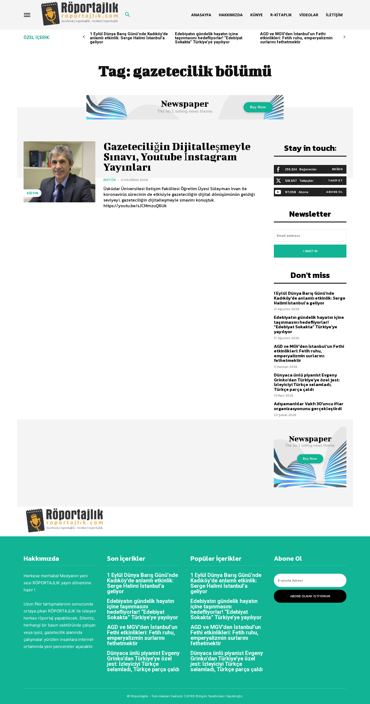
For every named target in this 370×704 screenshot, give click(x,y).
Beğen (337, 169)
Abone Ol (334, 192)
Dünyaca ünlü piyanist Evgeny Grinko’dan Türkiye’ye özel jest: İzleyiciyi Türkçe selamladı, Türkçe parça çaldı (307, 382)
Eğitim (32, 193)
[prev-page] (83, 37)
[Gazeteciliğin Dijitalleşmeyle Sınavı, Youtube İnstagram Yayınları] (59, 171)
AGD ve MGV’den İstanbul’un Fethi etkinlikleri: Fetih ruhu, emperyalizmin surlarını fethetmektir (296, 37)
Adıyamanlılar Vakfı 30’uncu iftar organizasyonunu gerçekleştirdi (308, 406)
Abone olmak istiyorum (310, 596)
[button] (127, 14)
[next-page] (344, 37)
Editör (109, 179)
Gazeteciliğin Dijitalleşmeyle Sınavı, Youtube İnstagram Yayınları (177, 156)
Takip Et (335, 180)
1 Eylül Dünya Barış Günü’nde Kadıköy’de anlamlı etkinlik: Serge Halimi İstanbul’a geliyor (129, 37)
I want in (310, 251)
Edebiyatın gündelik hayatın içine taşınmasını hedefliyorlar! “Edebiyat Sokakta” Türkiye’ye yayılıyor (208, 37)
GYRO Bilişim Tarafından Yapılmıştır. (214, 696)
